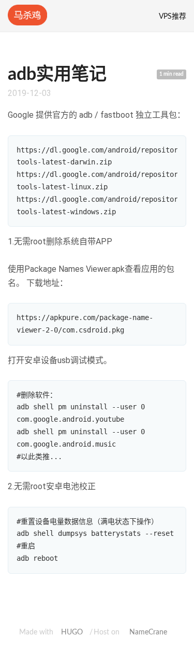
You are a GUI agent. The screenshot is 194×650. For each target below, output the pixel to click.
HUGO (72, 632)
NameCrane (148, 632)
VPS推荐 (172, 16)
